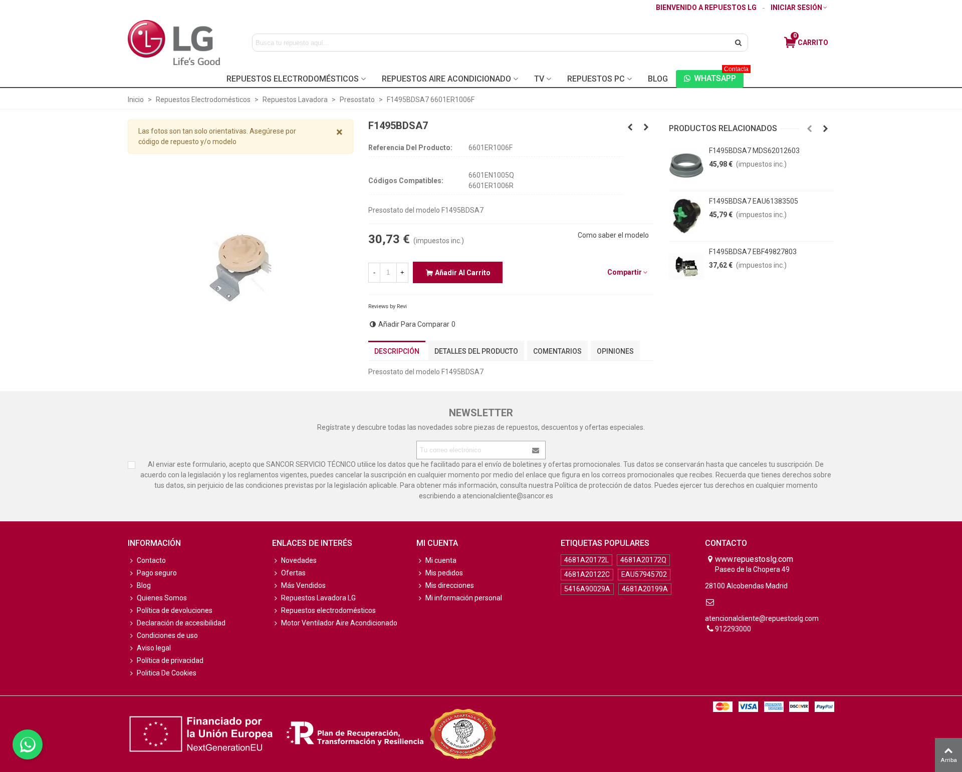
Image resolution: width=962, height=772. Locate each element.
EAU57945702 (644, 574)
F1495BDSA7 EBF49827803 (753, 252)
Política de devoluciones (174, 610)
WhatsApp (719, 76)
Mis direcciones (449, 585)
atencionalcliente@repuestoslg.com (762, 618)
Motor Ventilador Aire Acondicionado (339, 623)
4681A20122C (587, 574)
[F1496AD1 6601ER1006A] (646, 127)
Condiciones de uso (167, 635)
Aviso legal (154, 648)
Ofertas (293, 573)
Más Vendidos (303, 585)
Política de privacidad (170, 660)
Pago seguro (157, 573)
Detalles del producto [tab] (476, 351)
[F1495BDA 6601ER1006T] (630, 127)
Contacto (151, 560)
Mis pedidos (444, 573)
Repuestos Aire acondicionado (446, 79)
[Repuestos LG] (174, 42)
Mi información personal (463, 598)
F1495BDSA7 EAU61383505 (753, 201)
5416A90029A (587, 589)
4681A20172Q (643, 560)
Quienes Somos (162, 598)
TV (539, 79)
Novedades (299, 560)
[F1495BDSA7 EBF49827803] (686, 267)
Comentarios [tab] (557, 351)
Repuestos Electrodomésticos (292, 79)
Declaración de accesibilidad (181, 623)
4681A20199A (645, 589)
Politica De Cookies (166, 673)
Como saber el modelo (613, 235)
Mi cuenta (440, 560)
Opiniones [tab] (615, 351)
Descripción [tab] (396, 351)
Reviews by (387, 306)
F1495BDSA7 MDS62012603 (754, 151)
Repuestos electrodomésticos (328, 610)
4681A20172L (586, 560)
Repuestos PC (596, 79)
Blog (658, 79)
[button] (809, 128)
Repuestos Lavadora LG (318, 598)
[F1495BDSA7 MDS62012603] (686, 166)
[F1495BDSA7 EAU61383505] (686, 216)
